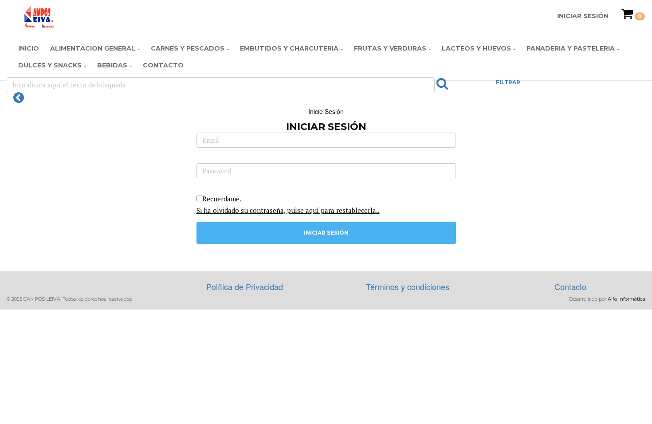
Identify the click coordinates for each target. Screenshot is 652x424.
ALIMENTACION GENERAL (92, 48)
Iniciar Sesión (583, 16)
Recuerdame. (221, 198)
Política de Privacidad (244, 286)
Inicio (28, 48)
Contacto (163, 65)
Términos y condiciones (407, 286)
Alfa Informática (626, 299)
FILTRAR (508, 82)
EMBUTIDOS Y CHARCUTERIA (289, 48)
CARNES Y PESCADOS (187, 48)
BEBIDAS (112, 65)
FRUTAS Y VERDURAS (390, 48)
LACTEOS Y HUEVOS (476, 48)
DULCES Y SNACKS (50, 65)
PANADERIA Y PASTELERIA (570, 48)
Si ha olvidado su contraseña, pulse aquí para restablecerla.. (288, 210)
